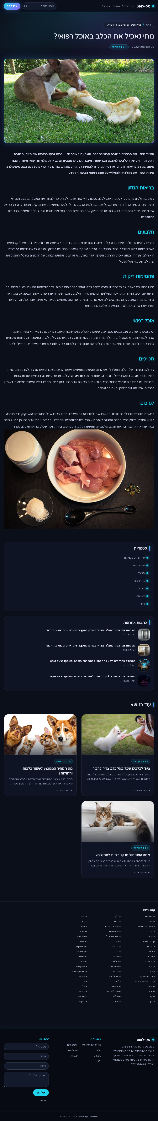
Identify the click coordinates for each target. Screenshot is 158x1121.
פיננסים (151, 956)
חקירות (117, 1001)
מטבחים (117, 946)
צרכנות (151, 946)
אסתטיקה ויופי (79, 971)
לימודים (117, 971)
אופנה (84, 981)
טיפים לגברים (114, 991)
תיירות (151, 921)
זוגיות (84, 916)
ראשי (148, 24)
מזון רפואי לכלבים (59, 344)
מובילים (117, 961)
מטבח (118, 951)
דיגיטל (83, 926)
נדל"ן (118, 916)
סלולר (141, 573)
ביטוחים (83, 956)
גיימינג (141, 588)
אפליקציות (139, 565)
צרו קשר (12, 6)
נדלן (142, 604)
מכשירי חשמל (113, 936)
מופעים (117, 956)
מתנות (117, 921)
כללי (118, 981)
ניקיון (152, 996)
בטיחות (83, 961)
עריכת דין (150, 961)
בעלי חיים (82, 951)
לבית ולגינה (115, 976)
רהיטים (151, 936)
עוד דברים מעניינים (134, 557)
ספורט (151, 986)
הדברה (83, 921)
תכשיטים (150, 916)
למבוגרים (116, 966)
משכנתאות (115, 931)
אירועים (83, 976)
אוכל (84, 986)
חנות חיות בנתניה (87, 376)
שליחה (41, 1092)
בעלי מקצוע (81, 946)
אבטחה (140, 596)
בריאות (83, 941)
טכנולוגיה (116, 986)
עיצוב (152, 971)
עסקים (151, 966)
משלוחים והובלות (112, 926)
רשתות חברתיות (146, 926)
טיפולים (117, 996)
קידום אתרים (148, 941)
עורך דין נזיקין (147, 976)
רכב (153, 931)
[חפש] (25, 6)
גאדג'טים (139, 580)
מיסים (118, 941)
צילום (152, 951)
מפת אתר (82, 996)
